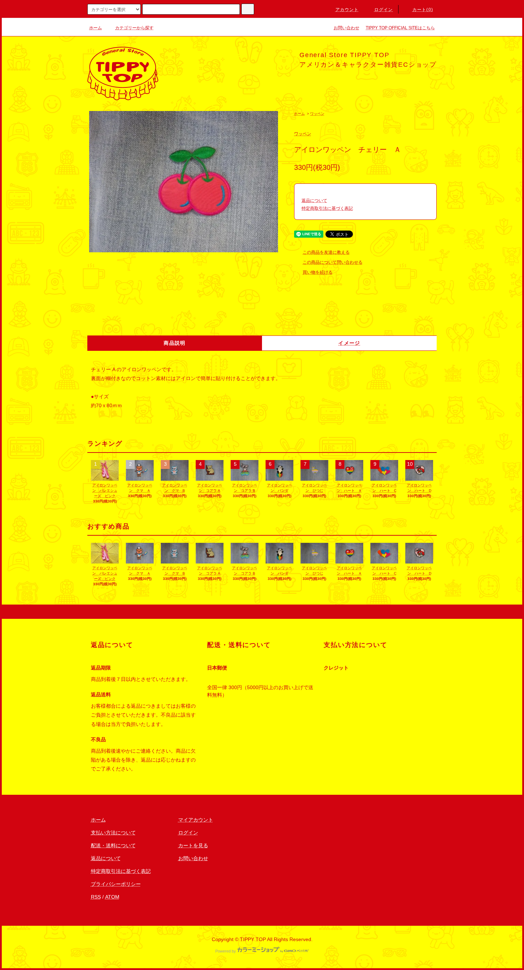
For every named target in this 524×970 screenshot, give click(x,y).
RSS (96, 897)
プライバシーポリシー (116, 884)
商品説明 (175, 343)
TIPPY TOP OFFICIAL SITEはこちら (400, 27)
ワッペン (317, 114)
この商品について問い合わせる (333, 262)
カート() (422, 9)
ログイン (383, 9)
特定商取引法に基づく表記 (327, 208)
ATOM (112, 897)
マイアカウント (195, 820)
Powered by (225, 951)
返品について (314, 200)
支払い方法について (113, 832)
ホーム (95, 27)
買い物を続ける (318, 272)
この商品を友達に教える (326, 252)
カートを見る (193, 845)
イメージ (349, 343)
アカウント (347, 9)
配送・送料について (113, 845)
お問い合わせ (346, 27)
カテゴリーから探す (134, 27)
